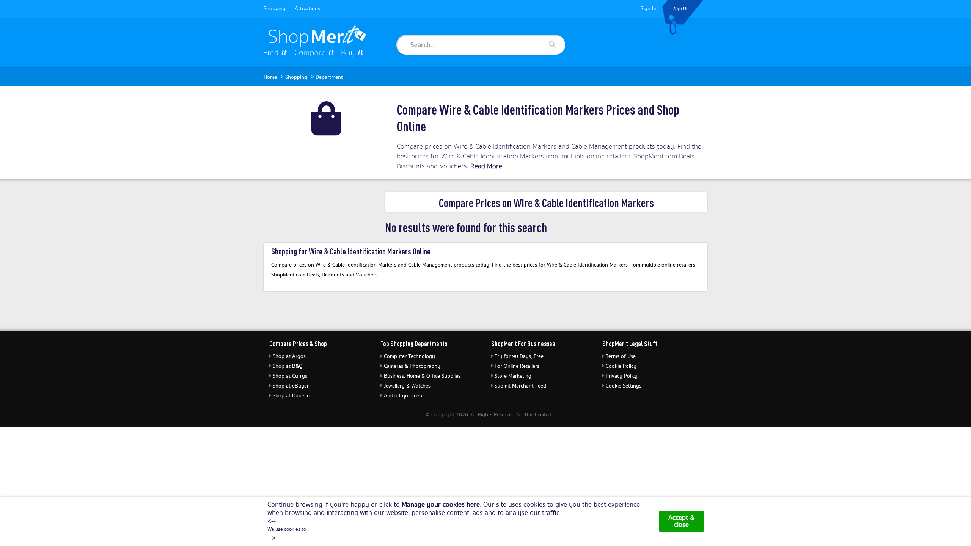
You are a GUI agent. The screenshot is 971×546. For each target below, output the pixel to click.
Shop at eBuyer (291, 386)
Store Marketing (513, 376)
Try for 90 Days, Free (519, 356)
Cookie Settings (623, 386)
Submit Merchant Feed (520, 386)
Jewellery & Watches (407, 386)
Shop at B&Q (288, 366)
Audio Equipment (404, 396)
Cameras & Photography (412, 366)
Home (270, 77)
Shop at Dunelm (291, 396)
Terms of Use (621, 356)
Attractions (307, 9)
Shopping (275, 9)
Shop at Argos (289, 356)
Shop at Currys (290, 376)
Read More (486, 166)
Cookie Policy (621, 366)
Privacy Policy (622, 376)
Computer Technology (409, 356)
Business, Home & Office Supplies (422, 376)
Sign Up (681, 9)
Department (329, 77)
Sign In (649, 9)
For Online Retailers (517, 366)
